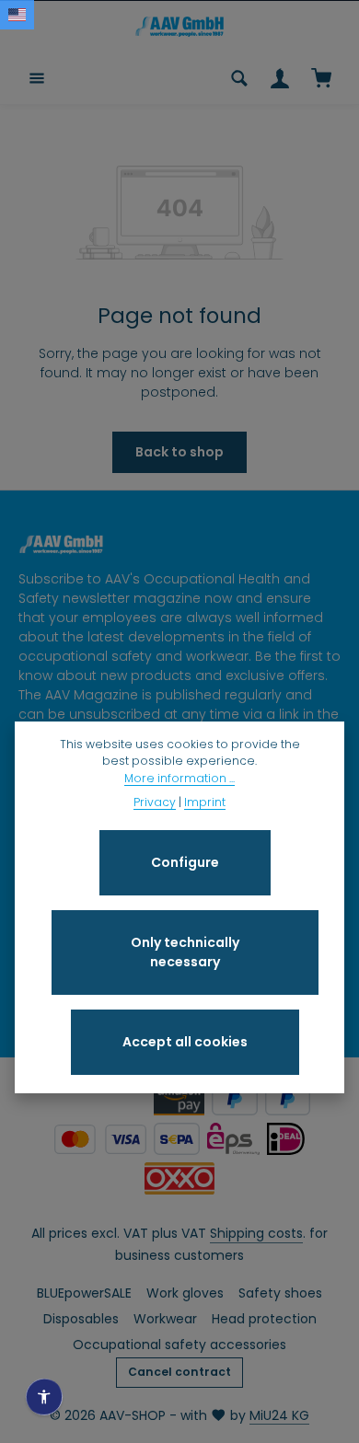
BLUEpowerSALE (84, 1293)
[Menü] (36, 78)
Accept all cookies (185, 1042)
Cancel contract (179, 1372)
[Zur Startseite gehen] (179, 27)
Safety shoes (280, 1293)
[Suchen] (239, 78)
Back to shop (179, 452)
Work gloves (185, 1293)
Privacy (154, 802)
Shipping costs (256, 1233)
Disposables (81, 1319)
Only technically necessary (185, 952)
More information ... (179, 778)
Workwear (165, 1319)
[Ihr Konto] (279, 78)
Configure (185, 862)
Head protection (264, 1319)
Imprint (205, 802)
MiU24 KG (279, 1415)
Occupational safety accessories (179, 1344)
